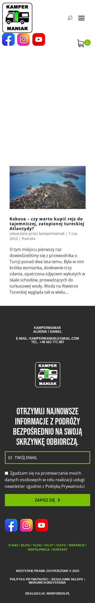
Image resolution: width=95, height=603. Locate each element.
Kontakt (59, 549)
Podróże (28, 238)
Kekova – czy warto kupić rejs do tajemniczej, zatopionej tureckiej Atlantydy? (47, 223)
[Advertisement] (47, 101)
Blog (25, 545)
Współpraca (39, 549)
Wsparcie (77, 545)
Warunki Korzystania (47, 582)
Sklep (48, 545)
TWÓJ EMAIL (28, 457)
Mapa (61, 545)
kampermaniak (51, 233)
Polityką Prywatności (65, 486)
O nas (13, 545)
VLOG (37, 545)
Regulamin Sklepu (67, 579)
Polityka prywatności (29, 579)
